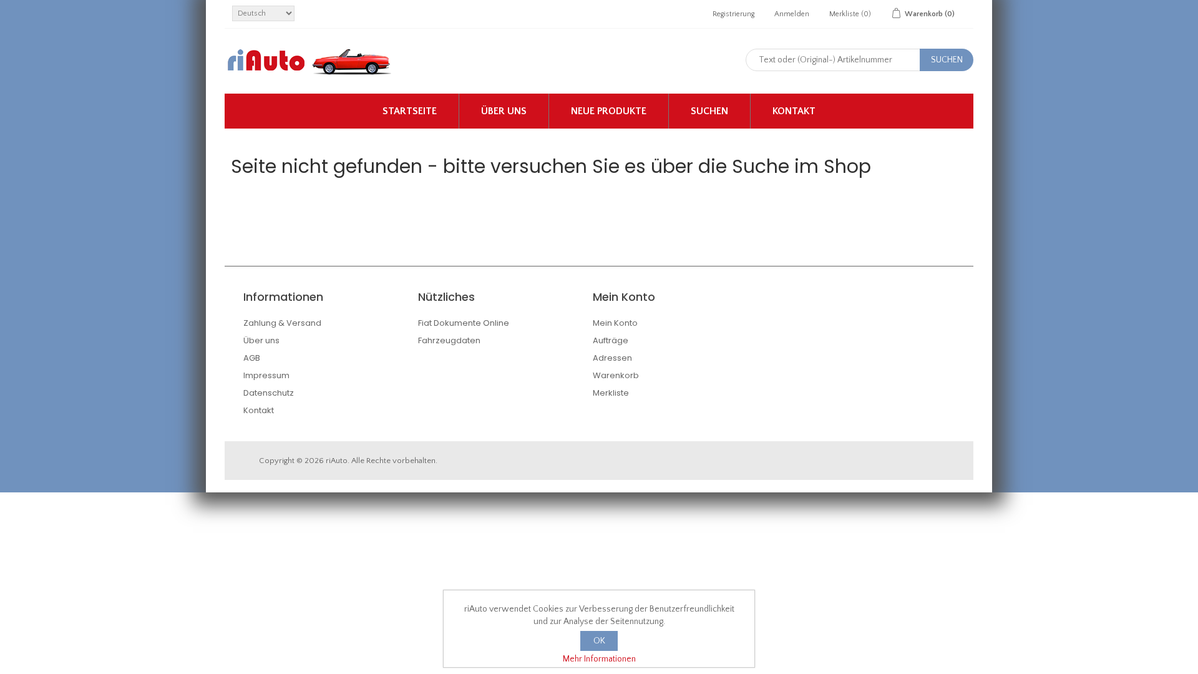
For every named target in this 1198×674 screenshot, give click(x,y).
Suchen (709, 111)
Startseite (409, 111)
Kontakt (794, 111)
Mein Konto (615, 323)
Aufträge (610, 340)
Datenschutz (268, 393)
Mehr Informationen (599, 659)
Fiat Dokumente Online (463, 323)
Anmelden (791, 14)
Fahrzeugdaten (449, 340)
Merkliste (611, 393)
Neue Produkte (608, 111)
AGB (251, 358)
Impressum (266, 375)
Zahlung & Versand (282, 323)
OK (599, 641)
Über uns (504, 111)
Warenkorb (616, 375)
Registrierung (733, 14)
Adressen (612, 358)
